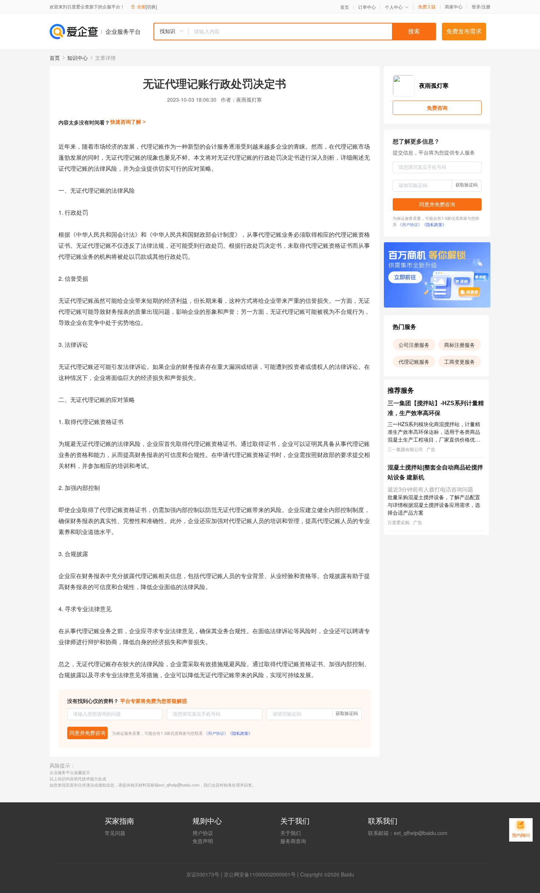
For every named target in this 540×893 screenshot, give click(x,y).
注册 (486, 6)
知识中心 (77, 57)
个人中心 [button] (394, 7)
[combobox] (294, 31)
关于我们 (290, 832)
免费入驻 (427, 6)
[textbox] (312, 31)
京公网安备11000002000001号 (260, 874)
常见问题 (115, 832)
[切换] (151, 6)
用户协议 (202, 832)
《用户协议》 (216, 733)
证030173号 (205, 874)
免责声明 (202, 841)
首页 (344, 7)
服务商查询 (293, 841)
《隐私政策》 (240, 733)
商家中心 (453, 6)
